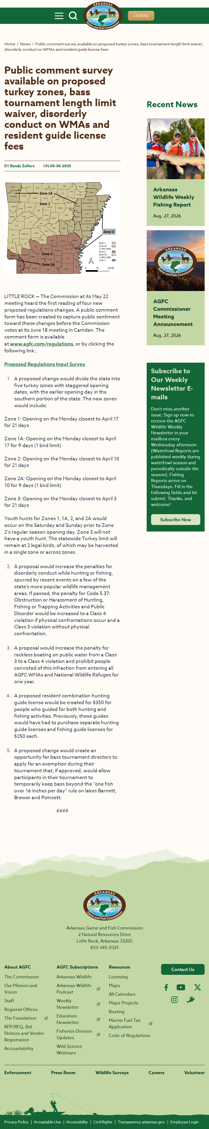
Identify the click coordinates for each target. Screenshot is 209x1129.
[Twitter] (197, 987)
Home (9, 43)
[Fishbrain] (190, 999)
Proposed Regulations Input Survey (44, 364)
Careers (156, 1073)
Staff (9, 1001)
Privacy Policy (16, 1121)
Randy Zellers (22, 166)
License (141, 15)
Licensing (118, 977)
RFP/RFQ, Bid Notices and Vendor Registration (24, 1033)
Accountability (18, 1048)
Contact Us (182, 969)
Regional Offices (21, 1009)
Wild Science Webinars (69, 1049)
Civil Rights (102, 1121)
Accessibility (77, 1121)
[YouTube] (181, 987)
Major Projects (123, 1003)
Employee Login (184, 1121)
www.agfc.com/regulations (41, 344)
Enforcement (17, 1073)
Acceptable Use (47, 1121)
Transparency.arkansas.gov (141, 1121)
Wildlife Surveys (112, 1073)
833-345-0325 (104, 947)
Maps (114, 985)
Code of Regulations (129, 1035)
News (25, 43)
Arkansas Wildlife (74, 977)
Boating (117, 1011)
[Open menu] (59, 15)
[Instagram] (174, 999)
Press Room (63, 1073)
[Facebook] (166, 987)
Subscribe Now (175, 519)
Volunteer (194, 1073)
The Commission (21, 977)
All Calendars (122, 994)
